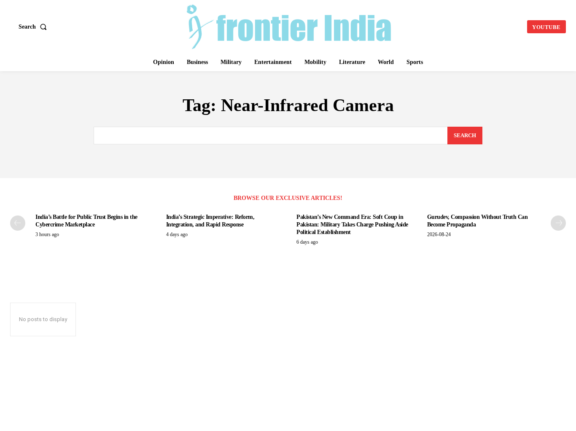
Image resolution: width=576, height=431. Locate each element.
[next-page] (558, 223)
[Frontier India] (288, 25)
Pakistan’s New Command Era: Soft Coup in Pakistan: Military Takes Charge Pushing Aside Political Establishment (352, 224)
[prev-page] (17, 223)
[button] (34, 27)
